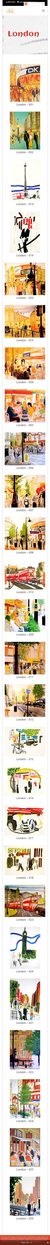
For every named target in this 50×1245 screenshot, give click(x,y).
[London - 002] (25, 149)
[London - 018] (25, 875)
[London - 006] (25, 465)
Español (31, 4)
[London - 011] (25, 674)
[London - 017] (25, 835)
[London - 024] (25, 1118)
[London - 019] (25, 252)
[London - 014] (25, 201)
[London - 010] (25, 337)
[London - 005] (25, 422)
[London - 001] (25, 102)
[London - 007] (25, 507)
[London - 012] (25, 717)
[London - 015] (25, 756)
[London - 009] (25, 632)
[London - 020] (25, 968)
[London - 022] (25, 1069)
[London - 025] (25, 1167)
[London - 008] (25, 550)
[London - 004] (25, 379)
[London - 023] (25, 917)
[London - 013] (25, 589)
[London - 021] (25, 1020)
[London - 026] (25, 1216)
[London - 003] (25, 295)
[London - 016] (25, 795)
